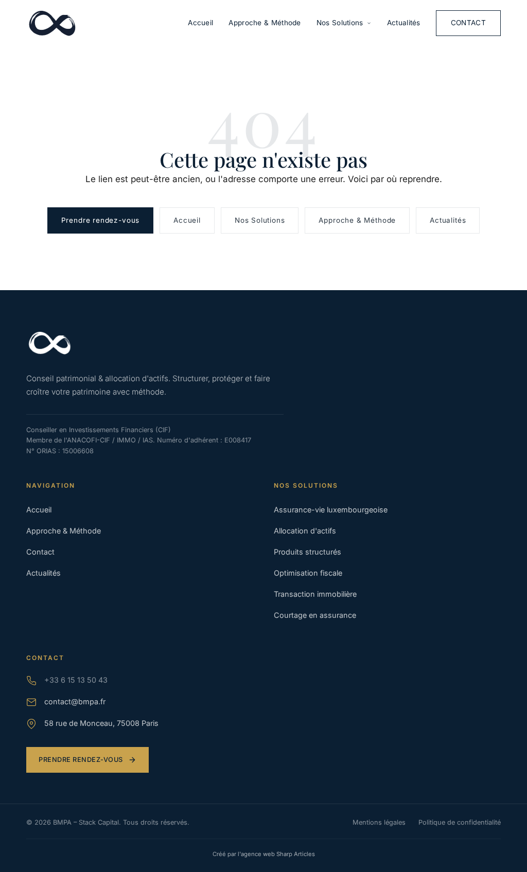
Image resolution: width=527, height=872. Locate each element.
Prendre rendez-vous (100, 220)
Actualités (403, 23)
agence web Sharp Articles (278, 854)
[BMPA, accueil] (52, 23)
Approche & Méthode (265, 23)
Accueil (200, 23)
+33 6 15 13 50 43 (76, 679)
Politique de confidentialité (459, 822)
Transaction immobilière (315, 594)
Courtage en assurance (315, 615)
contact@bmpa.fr (75, 701)
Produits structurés (307, 551)
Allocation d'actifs (305, 530)
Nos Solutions (340, 23)
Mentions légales (379, 822)
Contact (468, 23)
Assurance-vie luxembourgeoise (331, 509)
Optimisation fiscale (308, 572)
